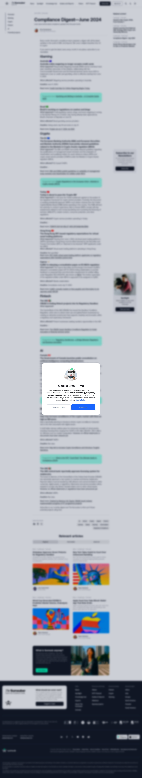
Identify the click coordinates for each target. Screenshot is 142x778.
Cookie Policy (80, 400)
